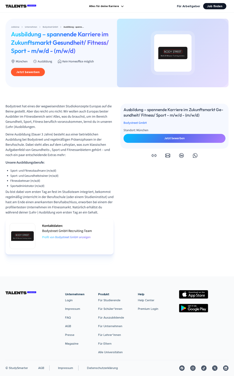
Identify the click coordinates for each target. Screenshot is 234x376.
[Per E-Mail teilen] (167, 155)
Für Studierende (109, 300)
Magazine (71, 343)
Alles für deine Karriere (104, 6)
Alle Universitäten (110, 352)
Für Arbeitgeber (188, 6)
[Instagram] (193, 368)
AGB (68, 326)
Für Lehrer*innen (109, 335)
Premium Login (148, 309)
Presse (69, 335)
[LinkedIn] (226, 368)
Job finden (214, 6)
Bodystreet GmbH (135, 123)
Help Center (146, 300)
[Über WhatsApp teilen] (195, 155)
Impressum (72, 309)
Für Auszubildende (111, 317)
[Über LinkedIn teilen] (181, 155)
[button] (154, 155)
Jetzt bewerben (28, 72)
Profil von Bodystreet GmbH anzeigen (66, 237)
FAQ (68, 317)
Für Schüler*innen (110, 309)
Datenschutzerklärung (102, 368)
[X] (215, 368)
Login (69, 300)
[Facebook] (182, 368)
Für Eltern (105, 343)
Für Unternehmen (110, 326)
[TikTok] (204, 368)
